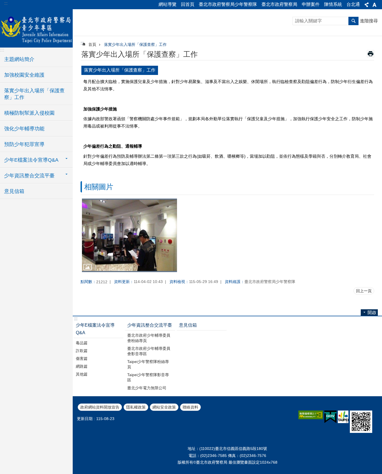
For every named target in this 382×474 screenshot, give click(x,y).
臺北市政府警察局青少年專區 (36, 28)
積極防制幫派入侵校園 (29, 113)
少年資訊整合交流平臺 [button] (29, 175)
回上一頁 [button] (364, 291)
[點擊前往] (129, 235)
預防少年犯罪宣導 (24, 144)
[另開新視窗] (310, 415)
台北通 (353, 4)
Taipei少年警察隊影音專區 (148, 377)
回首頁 (187, 4)
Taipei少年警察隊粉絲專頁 (148, 364)
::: (6, 3)
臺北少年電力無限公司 (146, 388)
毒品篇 (82, 343)
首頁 (92, 44)
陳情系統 (333, 4)
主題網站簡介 (19, 59)
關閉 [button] (366, 4)
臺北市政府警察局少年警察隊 (228, 4)
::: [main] (82, 43)
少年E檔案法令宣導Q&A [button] (31, 160)
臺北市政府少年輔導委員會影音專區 (148, 351)
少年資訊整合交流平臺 (149, 325)
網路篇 (82, 366)
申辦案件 (311, 4)
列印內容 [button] (370, 53)
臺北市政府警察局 (279, 4)
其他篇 (82, 374)
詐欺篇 (82, 350)
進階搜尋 (369, 20)
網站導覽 (167, 4)
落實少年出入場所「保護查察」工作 (34, 94)
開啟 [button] (371, 312)
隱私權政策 (136, 407)
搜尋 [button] (353, 21)
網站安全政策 (164, 407)
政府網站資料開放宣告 (99, 407)
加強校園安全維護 (24, 75)
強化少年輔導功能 (24, 128)
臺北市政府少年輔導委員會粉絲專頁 (148, 338)
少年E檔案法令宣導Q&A (95, 329)
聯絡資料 (190, 407)
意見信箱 (14, 191)
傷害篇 (82, 358)
